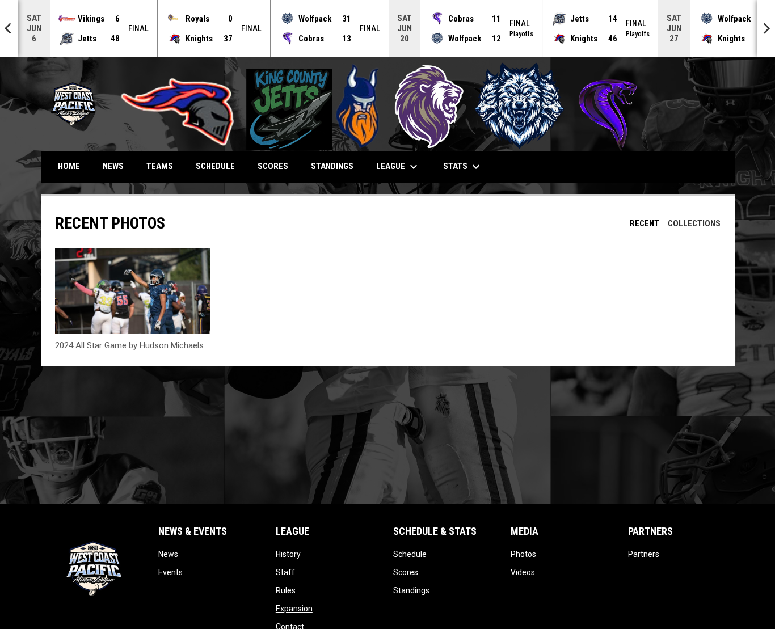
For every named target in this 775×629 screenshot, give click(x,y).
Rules (286, 590)
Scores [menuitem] (273, 166)
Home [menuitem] (69, 166)
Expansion (294, 608)
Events (170, 572)
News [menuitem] (113, 166)
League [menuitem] (398, 167)
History (288, 554)
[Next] (766, 28)
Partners (643, 554)
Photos (523, 554)
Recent (644, 223)
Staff (285, 572)
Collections (694, 223)
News (168, 554)
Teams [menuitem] (159, 166)
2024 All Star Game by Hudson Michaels (129, 345)
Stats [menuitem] (463, 167)
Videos (523, 572)
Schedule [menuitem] (215, 166)
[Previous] (9, 28)
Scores (405, 572)
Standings (411, 590)
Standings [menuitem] (332, 166)
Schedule (410, 554)
